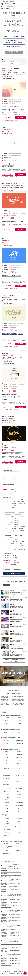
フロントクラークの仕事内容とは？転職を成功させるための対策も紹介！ (11, 948)
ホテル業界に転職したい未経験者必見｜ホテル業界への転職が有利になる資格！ (11, 933)
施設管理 (6, 541)
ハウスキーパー (8, 514)
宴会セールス (18, 532)
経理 (19, 808)
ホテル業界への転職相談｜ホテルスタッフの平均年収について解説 (11, 887)
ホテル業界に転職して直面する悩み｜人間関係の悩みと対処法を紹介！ (11, 884)
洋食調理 (23, 526)
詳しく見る (20, 117)
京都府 (19, 723)
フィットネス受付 (19, 545)
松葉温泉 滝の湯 (5, 240)
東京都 (19, 717)
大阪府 (6, 723)
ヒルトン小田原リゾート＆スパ (8, 297)
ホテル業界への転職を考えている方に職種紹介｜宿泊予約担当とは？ (11, 873)
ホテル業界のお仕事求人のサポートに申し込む (14, 681)
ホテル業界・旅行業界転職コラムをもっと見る (14, 660)
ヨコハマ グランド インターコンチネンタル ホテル (13, 185)
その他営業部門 (19, 805)
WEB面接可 (5, 399)
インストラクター (8, 547)
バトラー (18, 547)
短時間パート (12, 133)
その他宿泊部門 (18, 514)
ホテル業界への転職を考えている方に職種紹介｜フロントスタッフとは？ (11, 876)
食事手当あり (14, 109)
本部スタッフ (22, 549)
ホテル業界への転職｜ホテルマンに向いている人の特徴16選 (11, 890)
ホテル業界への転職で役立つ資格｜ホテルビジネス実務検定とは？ (11, 936)
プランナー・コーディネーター (11, 522)
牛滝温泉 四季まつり (7, 129)
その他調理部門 (8, 532)
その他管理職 (21, 501)
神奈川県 (7, 717)
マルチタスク (7, 549)
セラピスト (19, 543)
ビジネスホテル (13, 493)
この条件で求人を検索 (15, 573)
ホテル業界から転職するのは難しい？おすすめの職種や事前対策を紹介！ (11, 906)
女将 (14, 501)
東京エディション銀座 (7, 70)
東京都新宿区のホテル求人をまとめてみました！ (11, 958)
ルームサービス (20, 516)
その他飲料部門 (17, 520)
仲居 (23, 541)
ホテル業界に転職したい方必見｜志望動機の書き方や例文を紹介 (11, 918)
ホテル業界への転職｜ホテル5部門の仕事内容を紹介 (11, 945)
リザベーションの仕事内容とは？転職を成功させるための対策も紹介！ (11, 951)
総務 (7, 808)
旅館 (5, 493)
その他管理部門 (15, 541)
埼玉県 (6, 720)
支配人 (21, 499)
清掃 (5, 76)
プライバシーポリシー (7, 971)
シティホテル (7, 491)
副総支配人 (14, 499)
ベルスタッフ (7, 505)
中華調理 (14, 528)
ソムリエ (16, 518)
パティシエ (7, 530)
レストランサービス (9, 516)
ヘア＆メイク (7, 524)
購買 (11, 537)
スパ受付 (12, 543)
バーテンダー (7, 518)
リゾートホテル (17, 491)
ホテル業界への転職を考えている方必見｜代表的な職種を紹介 (11, 869)
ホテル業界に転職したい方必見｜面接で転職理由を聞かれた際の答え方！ (11, 921)
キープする (8, 117)
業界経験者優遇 (6, 109)
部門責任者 (7, 501)
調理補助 (22, 530)
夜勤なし (20, 333)
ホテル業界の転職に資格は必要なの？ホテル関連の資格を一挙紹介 (11, 930)
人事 (5, 537)
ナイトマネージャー (9, 509)
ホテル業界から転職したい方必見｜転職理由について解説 (11, 900)
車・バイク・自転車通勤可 (8, 166)
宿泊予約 (14, 503)
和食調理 (6, 528)
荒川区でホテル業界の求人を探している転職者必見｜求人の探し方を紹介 (11, 964)
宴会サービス (7, 526)
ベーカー (15, 530)
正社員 (10, 76)
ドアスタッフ (22, 503)
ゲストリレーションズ (9, 507)
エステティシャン (8, 545)
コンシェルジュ (17, 505)
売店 (5, 543)
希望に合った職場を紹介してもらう (14, 52)
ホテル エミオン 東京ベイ (7, 418)
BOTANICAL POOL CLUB (7, 355)
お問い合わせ (22, 971)
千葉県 (19, 720)
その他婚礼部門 (17, 524)
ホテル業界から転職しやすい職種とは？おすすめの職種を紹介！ (11, 903)
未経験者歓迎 (14, 221)
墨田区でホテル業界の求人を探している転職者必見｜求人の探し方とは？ (11, 961)
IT (20, 539)
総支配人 (6, 499)
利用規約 (16, 971)
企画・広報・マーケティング (11, 539)
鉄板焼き (21, 528)
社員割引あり (21, 109)
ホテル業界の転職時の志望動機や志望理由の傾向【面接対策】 (11, 915)
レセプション (7, 520)
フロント (6, 503)
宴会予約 (16, 526)
